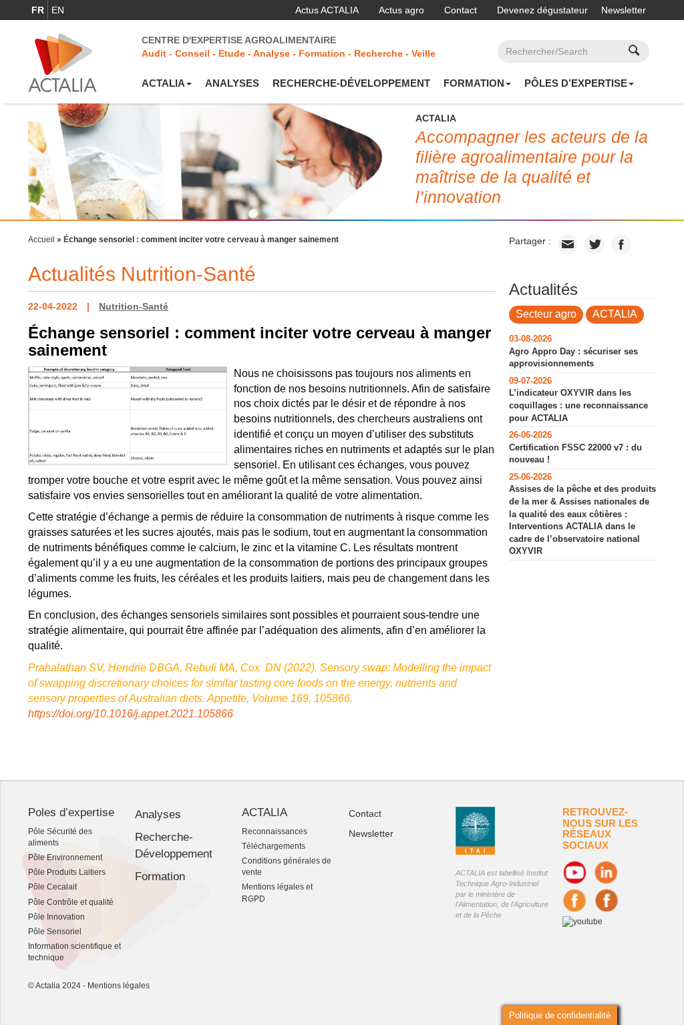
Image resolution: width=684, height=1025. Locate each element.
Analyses (232, 83)
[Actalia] (62, 62)
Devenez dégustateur (542, 10)
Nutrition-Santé (133, 306)
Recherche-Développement (351, 83)
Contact (460, 10)
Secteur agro (546, 314)
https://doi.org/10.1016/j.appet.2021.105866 (130, 713)
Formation (474, 83)
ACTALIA (163, 83)
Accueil (41, 239)
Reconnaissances (274, 831)
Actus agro (401, 10)
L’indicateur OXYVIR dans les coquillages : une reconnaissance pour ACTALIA (578, 405)
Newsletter (623, 10)
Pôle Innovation (56, 917)
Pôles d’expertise (575, 83)
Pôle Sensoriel (54, 931)
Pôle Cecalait (52, 887)
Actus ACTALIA (327, 10)
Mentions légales (119, 985)
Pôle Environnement (65, 857)
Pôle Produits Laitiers (67, 872)
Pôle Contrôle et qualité (71, 902)
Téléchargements (273, 846)
